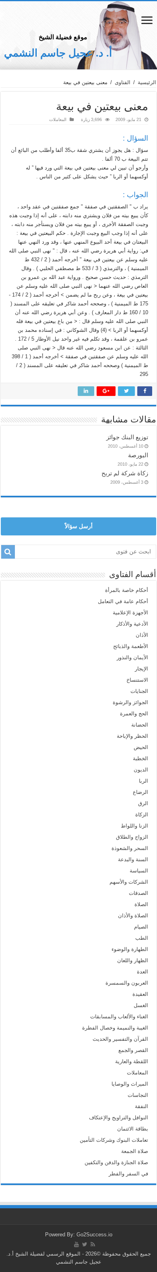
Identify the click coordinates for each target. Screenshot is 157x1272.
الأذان (142, 635)
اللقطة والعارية (131, 1061)
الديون (141, 770)
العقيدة (140, 994)
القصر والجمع (133, 1050)
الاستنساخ (137, 680)
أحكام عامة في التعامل (123, 601)
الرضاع (140, 792)
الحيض (141, 747)
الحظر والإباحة (132, 736)
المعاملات (57, 119)
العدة (142, 972)
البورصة (138, 455)
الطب (141, 938)
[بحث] (8, 552)
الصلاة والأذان (133, 916)
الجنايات (139, 691)
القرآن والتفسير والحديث (120, 1039)
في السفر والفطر (128, 1174)
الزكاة (141, 815)
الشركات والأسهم (128, 882)
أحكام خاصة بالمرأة (126, 590)
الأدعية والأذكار (132, 624)
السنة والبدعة (133, 859)
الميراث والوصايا (130, 1084)
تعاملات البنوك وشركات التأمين (114, 1140)
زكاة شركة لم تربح (124, 473)
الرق (143, 803)
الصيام (141, 927)
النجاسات (138, 1095)
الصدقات (138, 893)
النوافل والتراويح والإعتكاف (118, 1118)
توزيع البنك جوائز (127, 437)
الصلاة (141, 904)
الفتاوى (122, 82)
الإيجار (141, 669)
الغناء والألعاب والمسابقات (119, 1017)
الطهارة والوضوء (130, 949)
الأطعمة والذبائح (130, 646)
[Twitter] (84, 1244)
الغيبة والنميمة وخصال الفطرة (115, 1028)
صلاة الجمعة (134, 1151)
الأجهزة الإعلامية (130, 613)
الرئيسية (147, 82)
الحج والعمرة (134, 714)
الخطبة (140, 758)
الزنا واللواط (134, 826)
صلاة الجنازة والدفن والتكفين (116, 1162)
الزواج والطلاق (132, 837)
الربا (143, 781)
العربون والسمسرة (126, 983)
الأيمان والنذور (132, 657)
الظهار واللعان (132, 960)
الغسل (141, 1005)
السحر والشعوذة (130, 848)
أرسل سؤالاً (79, 526)
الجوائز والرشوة (130, 702)
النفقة (141, 1106)
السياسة (139, 871)
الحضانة (139, 725)
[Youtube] (76, 1244)
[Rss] (93, 1244)
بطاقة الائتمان (132, 1129)
